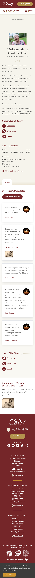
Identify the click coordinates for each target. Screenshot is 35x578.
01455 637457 (17, 469)
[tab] (7, 182)
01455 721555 (17, 499)
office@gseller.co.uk (17, 471)
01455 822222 (17, 529)
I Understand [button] (9, 574)
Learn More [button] (13, 570)
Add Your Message (12, 197)
